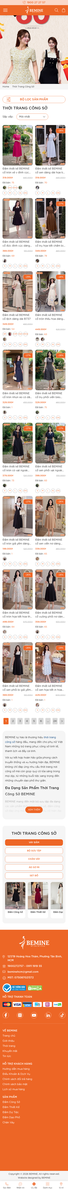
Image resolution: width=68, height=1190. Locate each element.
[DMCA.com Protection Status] (35, 987)
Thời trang (9, 1046)
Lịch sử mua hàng (14, 1089)
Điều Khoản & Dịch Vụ (16, 1074)
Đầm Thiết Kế (11, 1107)
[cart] (63, 10)
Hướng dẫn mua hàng (16, 1069)
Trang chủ (9, 1035)
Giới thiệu (8, 1040)
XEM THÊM (34, 809)
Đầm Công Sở (11, 1102)
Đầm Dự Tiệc (11, 1112)
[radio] (5, 188)
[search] (57, 10)
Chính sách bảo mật (15, 1084)
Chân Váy (8, 1122)
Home (6, 86)
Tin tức (7, 1056)
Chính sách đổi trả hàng (17, 1079)
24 (55, 721)
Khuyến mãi (10, 1051)
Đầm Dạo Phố (11, 1117)
